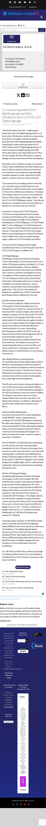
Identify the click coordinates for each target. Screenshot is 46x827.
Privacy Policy (21, 625)
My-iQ (22, 25)
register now (5, 620)
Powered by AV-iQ (32, 625)
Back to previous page (24, 76)
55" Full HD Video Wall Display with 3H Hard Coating (22, 581)
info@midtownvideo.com (12, 669)
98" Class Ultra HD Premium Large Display (17, 588)
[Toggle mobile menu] (42, 17)
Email (22, 697)
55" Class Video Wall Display (12, 571)
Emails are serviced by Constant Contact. (23, 769)
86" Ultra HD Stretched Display (13, 576)
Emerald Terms (11, 625)
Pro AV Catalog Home (9, 25)
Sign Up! (23, 781)
